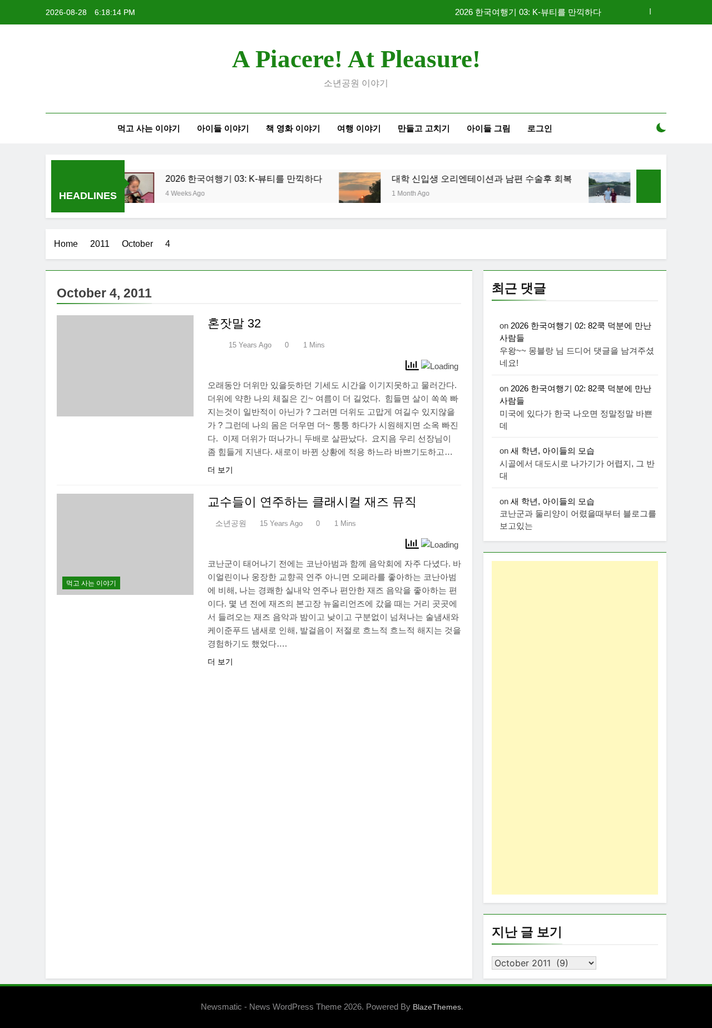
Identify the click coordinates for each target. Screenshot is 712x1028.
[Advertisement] (575, 728)
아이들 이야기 (223, 128)
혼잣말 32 (234, 323)
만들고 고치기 (424, 128)
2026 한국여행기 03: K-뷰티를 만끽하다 (528, 12)
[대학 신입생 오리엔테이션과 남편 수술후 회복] (343, 193)
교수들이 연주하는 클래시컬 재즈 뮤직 (312, 502)
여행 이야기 (359, 128)
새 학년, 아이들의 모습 (553, 450)
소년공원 (230, 523)
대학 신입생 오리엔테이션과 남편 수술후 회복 (465, 178)
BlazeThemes (437, 1006)
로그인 (539, 128)
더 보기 (220, 469)
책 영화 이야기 (293, 128)
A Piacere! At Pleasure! (356, 59)
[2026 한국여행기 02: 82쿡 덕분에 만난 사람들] (593, 193)
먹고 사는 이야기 (148, 128)
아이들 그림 (489, 128)
